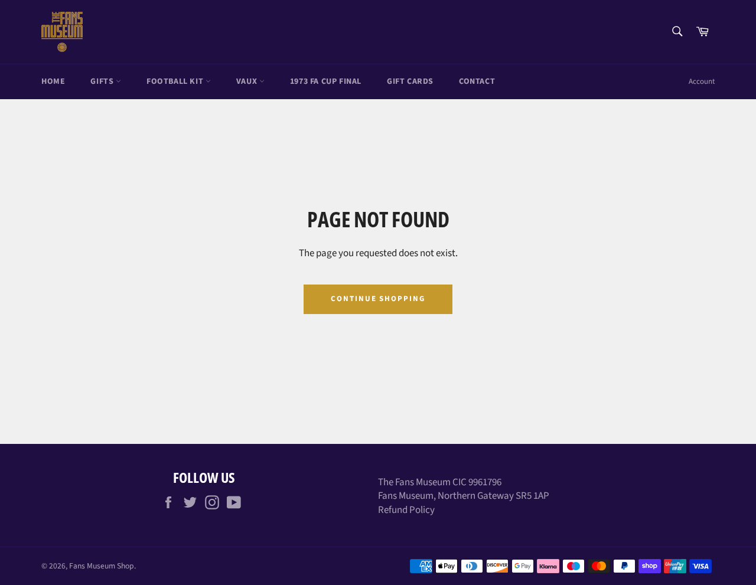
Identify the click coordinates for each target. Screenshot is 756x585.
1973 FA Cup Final (325, 81)
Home (53, 81)
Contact (477, 81)
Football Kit (176, 81)
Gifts (103, 81)
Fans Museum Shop (101, 565)
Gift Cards (410, 81)
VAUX (247, 81)
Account (702, 81)
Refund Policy (406, 510)
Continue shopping (378, 298)
